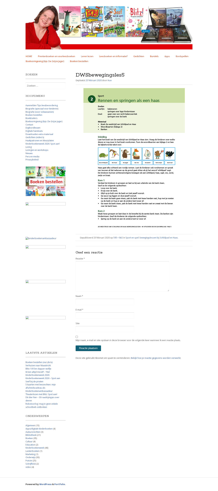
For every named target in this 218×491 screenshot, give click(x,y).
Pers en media (32, 156)
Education (30, 444)
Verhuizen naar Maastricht (38, 365)
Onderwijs (30, 457)
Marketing (30, 454)
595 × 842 (118, 237)
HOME (29, 56)
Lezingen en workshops (37, 150)
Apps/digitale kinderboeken (39, 428)
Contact (29, 124)
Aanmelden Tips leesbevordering (42, 105)
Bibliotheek (31, 435)
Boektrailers (31, 118)
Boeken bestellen (79, 61)
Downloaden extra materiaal (39, 134)
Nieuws (29, 153)
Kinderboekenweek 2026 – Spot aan (43, 378)
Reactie (80, 258)
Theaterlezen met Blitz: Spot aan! (41, 394)
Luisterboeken (32, 451)
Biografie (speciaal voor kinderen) (42, 108)
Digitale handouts (34, 131)
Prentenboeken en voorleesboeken (56, 56)
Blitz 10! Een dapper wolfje (38, 368)
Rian (110, 80)
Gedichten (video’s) (35, 137)
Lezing (29, 147)
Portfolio (59, 484)
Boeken (29, 438)
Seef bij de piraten (34, 381)
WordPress (45, 484)
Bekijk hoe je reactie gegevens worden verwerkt (156, 357)
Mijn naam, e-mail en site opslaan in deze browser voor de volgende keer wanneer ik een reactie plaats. (128, 340)
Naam (79, 296)
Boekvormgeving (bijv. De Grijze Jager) (45, 61)
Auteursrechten (33, 431)
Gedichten (138, 56)
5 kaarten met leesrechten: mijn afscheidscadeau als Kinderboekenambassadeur (41, 387)
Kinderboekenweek (35, 447)
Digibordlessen (33, 127)
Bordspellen (182, 56)
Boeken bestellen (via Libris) (39, 362)
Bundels (154, 56)
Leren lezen (87, 56)
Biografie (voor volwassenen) (40, 111)
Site (78, 323)
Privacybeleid (32, 159)
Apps (167, 56)
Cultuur (29, 441)
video (28, 467)
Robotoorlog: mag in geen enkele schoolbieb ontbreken (42, 405)
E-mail (79, 309)
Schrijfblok (31, 463)
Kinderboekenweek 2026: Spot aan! (43, 143)
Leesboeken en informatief (113, 56)
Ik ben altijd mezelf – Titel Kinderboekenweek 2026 (38, 374)
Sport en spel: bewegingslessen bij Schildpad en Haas (152, 237)
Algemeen (30, 425)
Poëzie (29, 460)
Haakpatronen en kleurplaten (40, 140)
